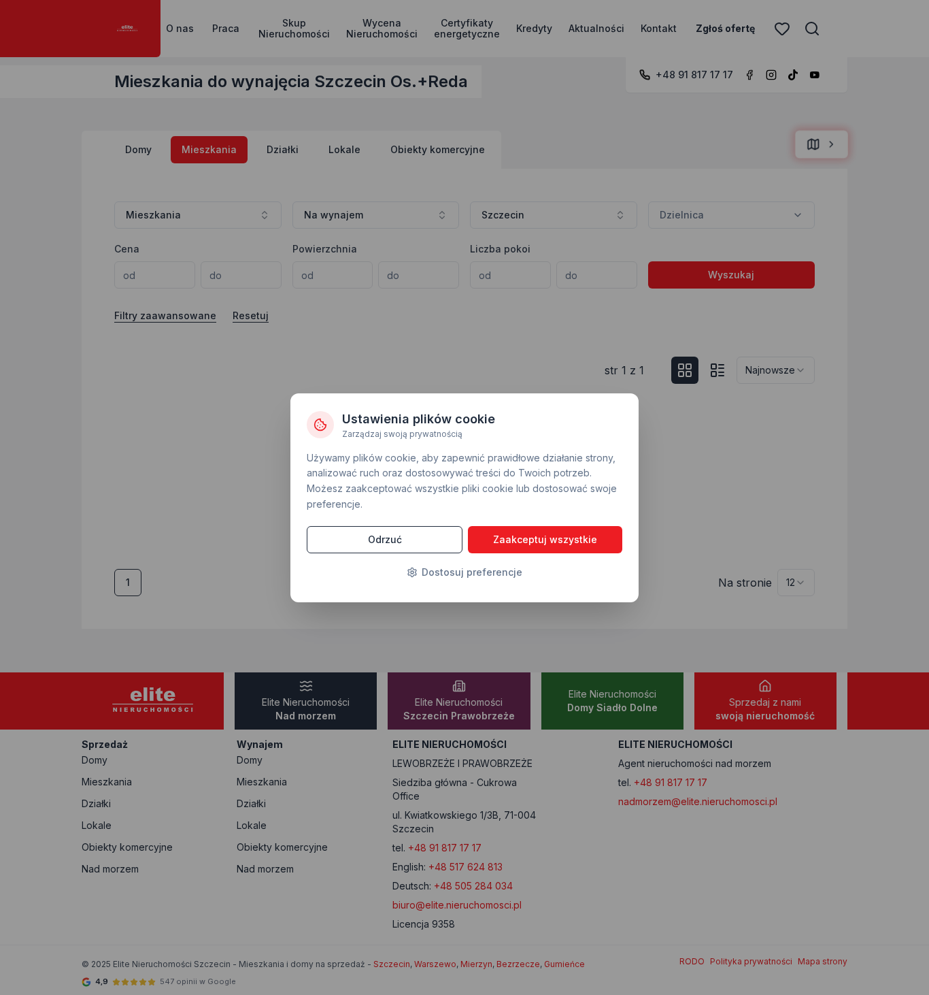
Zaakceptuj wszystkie (545, 539)
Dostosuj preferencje (472, 572)
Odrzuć (385, 539)
